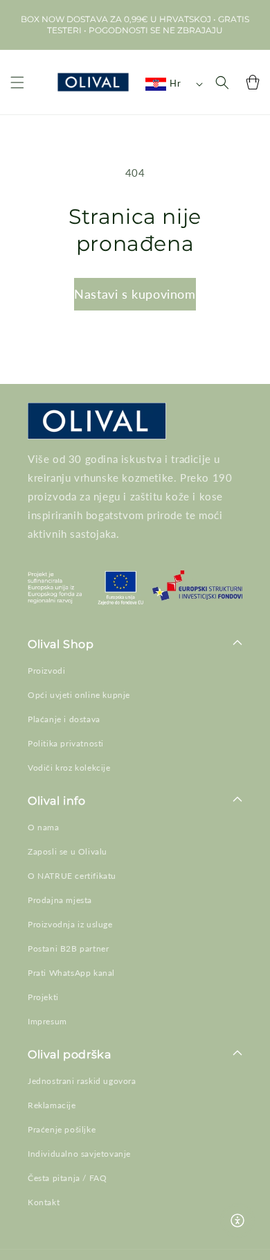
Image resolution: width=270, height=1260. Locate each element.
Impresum (47, 1021)
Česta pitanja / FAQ (67, 1178)
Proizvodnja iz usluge (70, 924)
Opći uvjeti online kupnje (79, 695)
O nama (44, 827)
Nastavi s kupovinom (134, 293)
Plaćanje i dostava (64, 719)
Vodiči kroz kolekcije (69, 767)
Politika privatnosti (66, 743)
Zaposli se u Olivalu (67, 851)
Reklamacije (52, 1105)
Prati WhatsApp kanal (71, 973)
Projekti (43, 997)
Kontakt (44, 1202)
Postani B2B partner (68, 948)
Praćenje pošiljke (62, 1129)
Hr (175, 83)
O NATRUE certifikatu (72, 875)
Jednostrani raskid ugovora (82, 1081)
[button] (17, 82)
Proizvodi (46, 670)
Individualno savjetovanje (79, 1153)
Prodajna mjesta (60, 900)
